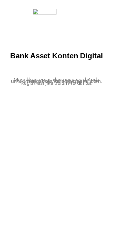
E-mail (15, 102)
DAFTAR (81, 169)
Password (19, 127)
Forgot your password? (56, 186)
